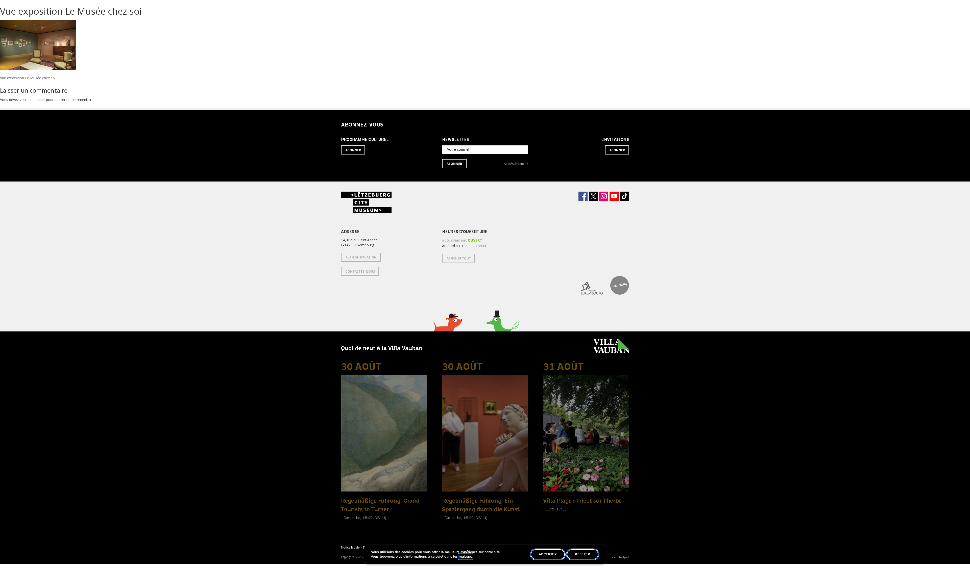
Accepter (548, 554)
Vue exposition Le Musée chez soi (28, 77)
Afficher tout (459, 258)
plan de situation (361, 257)
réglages (465, 556)
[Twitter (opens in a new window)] (593, 196)
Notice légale (350, 547)
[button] (448, 329)
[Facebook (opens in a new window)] (583, 196)
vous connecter (32, 99)
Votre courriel (458, 149)
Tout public (351, 528)
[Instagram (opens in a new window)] (603, 196)
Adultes (550, 520)
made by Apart (620, 557)
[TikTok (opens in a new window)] (624, 196)
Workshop (551, 514)
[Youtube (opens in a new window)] (614, 196)
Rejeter (582, 554)
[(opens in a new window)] (588, 285)
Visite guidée (351, 523)
